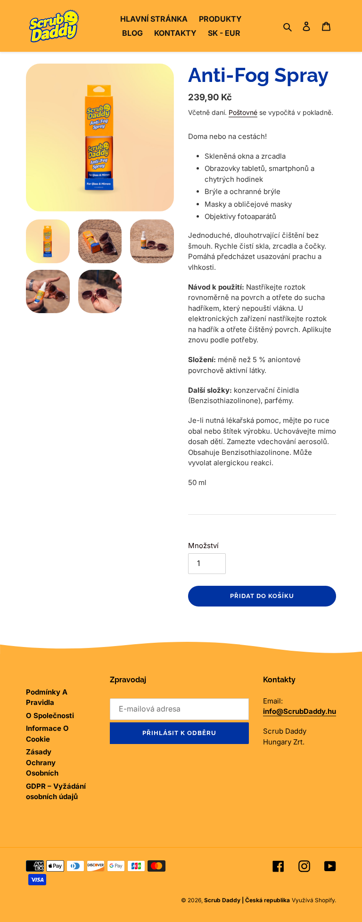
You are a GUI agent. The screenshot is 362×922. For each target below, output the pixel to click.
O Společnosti (50, 715)
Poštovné (243, 112)
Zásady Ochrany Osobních (42, 762)
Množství (203, 545)
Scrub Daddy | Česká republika (247, 900)
